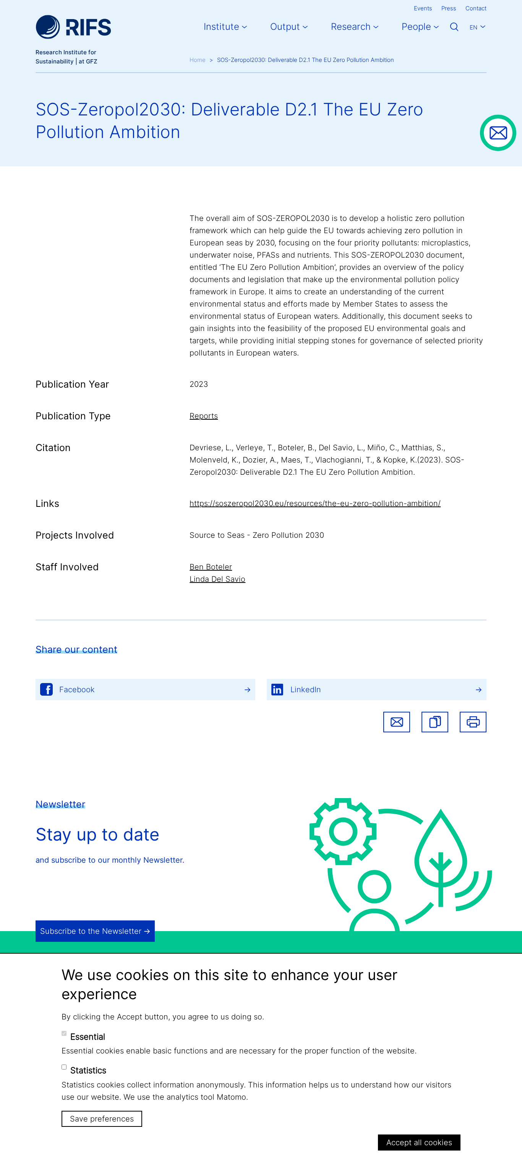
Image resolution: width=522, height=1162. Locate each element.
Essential (87, 1036)
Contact (475, 8)
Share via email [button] (396, 722)
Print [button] (473, 722)
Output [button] (285, 26)
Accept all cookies (419, 1142)
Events (423, 8)
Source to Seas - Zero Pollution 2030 (257, 535)
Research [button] (351, 26)
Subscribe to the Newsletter (90, 931)
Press (448, 8)
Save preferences (102, 1118)
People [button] (416, 26)
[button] (434, 722)
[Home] (73, 27)
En (473, 27)
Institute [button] (221, 26)
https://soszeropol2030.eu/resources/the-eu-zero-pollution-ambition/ (315, 503)
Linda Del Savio (217, 579)
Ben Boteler (211, 566)
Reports (204, 415)
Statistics (88, 1070)
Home (198, 59)
